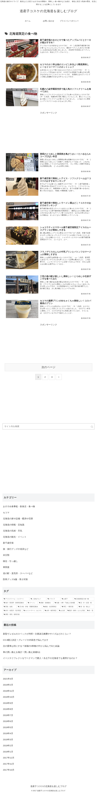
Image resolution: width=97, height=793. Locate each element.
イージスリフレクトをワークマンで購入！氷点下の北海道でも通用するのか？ (40, 658)
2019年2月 (8, 685)
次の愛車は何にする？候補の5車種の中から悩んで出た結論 (31, 646)
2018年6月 (8, 721)
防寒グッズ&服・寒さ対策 (15, 579)
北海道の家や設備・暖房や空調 (18, 518)
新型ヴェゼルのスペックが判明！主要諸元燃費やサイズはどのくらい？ (37, 634)
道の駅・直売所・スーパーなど (18, 573)
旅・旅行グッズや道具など (16, 549)
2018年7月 (8, 715)
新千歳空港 (8, 543)
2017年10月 (8, 770)
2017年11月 (8, 764)
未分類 (6, 555)
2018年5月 (8, 727)
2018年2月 (8, 745)
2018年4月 (8, 733)
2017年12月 (8, 758)
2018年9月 (8, 703)
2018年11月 (8, 691)
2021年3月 (8, 679)
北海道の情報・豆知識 (13, 525)
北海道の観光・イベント (14, 537)
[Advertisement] (48, 131)
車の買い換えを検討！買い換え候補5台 (21, 652)
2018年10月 (8, 697)
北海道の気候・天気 (12, 531)
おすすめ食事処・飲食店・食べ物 (19, 506)
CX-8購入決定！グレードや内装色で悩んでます (25, 640)
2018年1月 (8, 752)
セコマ (6, 512)
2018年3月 (8, 739)
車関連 (6, 567)
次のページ (48, 367)
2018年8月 (8, 709)
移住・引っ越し (10, 561)
